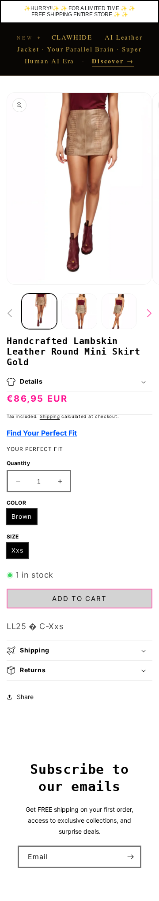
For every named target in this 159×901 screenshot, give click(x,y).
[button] (79, 382)
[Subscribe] (130, 857)
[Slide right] (149, 313)
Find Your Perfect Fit (42, 433)
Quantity (18, 463)
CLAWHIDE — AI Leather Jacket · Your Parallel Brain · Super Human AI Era (79, 49)
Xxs (17, 550)
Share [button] (25, 696)
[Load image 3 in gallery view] (119, 311)
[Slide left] (9, 313)
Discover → (113, 61)
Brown (21, 516)
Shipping (50, 416)
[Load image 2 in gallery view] (79, 311)
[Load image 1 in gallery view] (39, 311)
